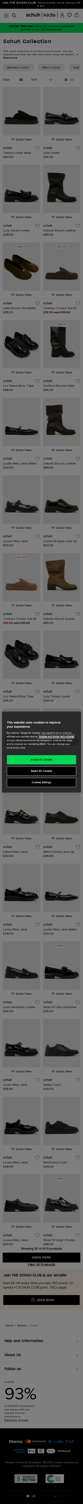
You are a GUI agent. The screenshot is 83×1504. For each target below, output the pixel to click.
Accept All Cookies (41, 759)
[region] (41, 751)
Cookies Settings (41, 782)
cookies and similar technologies (56, 736)
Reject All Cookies (41, 771)
